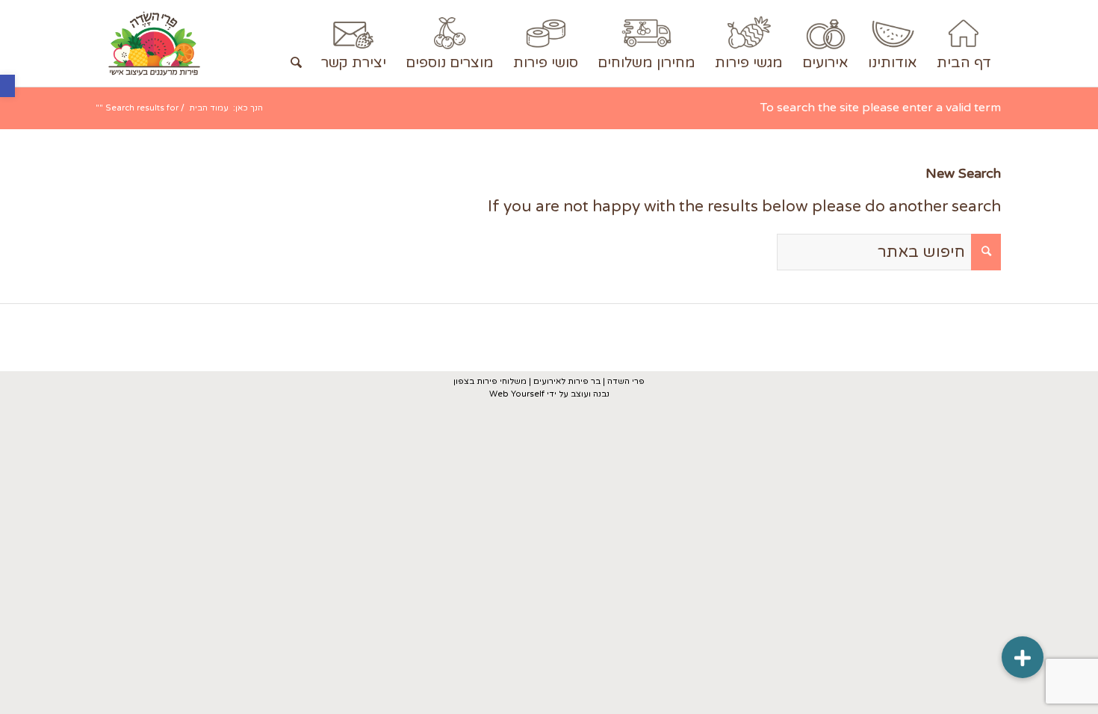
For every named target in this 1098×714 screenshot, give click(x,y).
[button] (7, 86)
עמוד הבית (209, 108)
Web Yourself (517, 394)
